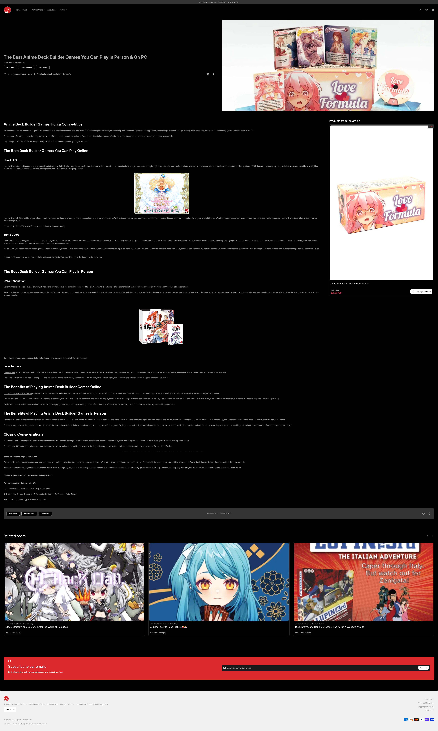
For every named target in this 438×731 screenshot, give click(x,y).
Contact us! (430, 710)
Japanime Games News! (21, 74)
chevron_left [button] (427, 536)
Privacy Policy (429, 699)
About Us (11, 710)
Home (18, 10)
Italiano (27, 719)
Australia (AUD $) (12, 719)
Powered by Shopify (40, 724)
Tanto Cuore (43, 67)
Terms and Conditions (426, 703)
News (63, 10)
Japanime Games (14, 724)
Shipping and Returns (426, 707)
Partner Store (38, 10)
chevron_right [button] (432, 536)
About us (52, 10)
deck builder (10, 67)
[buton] (12, 719)
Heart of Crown (27, 67)
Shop (25, 10)
